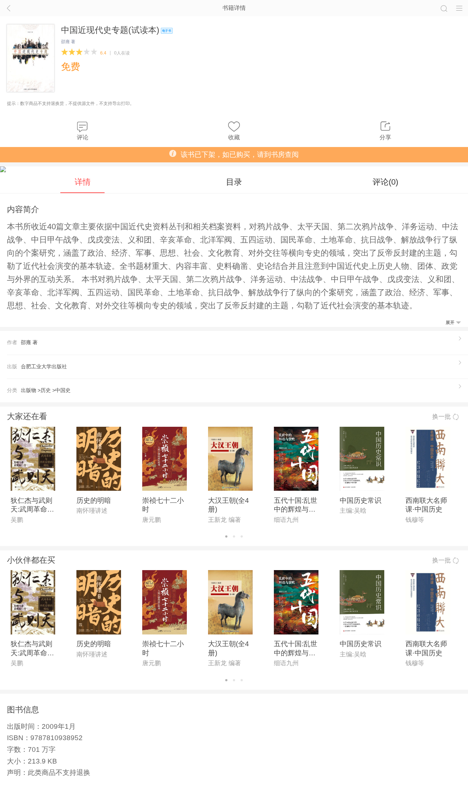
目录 (234, 182)
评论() (385, 182)
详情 (83, 182)
